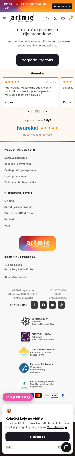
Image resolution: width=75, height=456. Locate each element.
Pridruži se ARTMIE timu (19, 213)
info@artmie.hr (17, 276)
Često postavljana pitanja (20, 170)
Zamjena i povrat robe (17, 163)
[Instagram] (43, 305)
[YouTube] (52, 305)
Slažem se (37, 437)
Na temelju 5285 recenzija (37, 134)
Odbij (9, 447)
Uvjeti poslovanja (15, 176)
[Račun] (55, 19)
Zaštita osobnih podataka (20, 182)
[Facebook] (34, 305)
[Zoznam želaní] (63, 18)
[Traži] (47, 19)
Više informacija (57, 427)
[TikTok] (61, 305)
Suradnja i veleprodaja (18, 207)
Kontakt (9, 219)
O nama (9, 200)
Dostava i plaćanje (15, 157)
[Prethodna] (29, 112)
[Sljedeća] (46, 112)
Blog (7, 225)
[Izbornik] (4, 18)
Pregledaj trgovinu (37, 60)
